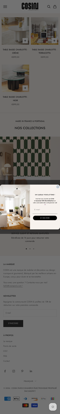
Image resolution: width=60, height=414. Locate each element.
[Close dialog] (58, 187)
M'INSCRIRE (45, 218)
